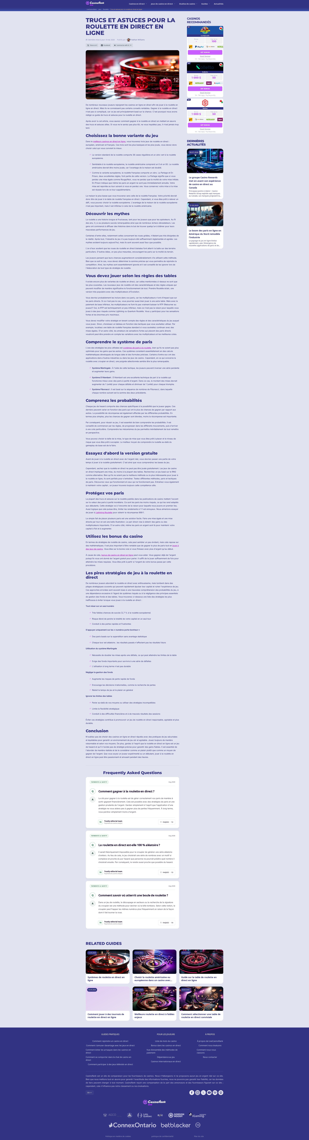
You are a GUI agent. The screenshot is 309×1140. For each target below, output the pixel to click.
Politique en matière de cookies (118, 1136)
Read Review (205, 56)
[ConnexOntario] (132, 1125)
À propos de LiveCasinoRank (210, 1041)
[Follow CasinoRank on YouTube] (209, 1092)
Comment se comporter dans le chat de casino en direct (108, 1058)
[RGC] (160, 1115)
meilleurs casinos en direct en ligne (109, 141)
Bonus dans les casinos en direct (166, 1045)
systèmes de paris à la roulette (137, 348)
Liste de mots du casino (166, 1041)
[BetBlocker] (175, 1125)
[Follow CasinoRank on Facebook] (191, 1092)
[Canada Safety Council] (129, 1115)
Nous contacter (210, 1057)
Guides (204, 4)
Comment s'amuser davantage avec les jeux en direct (110, 1045)
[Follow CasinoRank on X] (203, 1092)
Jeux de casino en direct (162, 4)
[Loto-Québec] (144, 1115)
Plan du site (199, 1136)
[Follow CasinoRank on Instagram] (197, 1092)
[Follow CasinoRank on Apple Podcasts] (220, 1092)
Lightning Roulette (104, 512)
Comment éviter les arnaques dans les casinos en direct (108, 1051)
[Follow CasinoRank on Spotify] (215, 1092)
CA (88, 1092)
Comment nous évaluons (210, 1045)
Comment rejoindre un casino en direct (110, 1041)
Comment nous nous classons (206, 1051)
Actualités (218, 4)
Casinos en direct (137, 4)
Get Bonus (205, 52)
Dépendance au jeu (166, 1057)
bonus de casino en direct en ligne (117, 555)
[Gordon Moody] (176, 1115)
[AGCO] (112, 1115)
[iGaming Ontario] (197, 1115)
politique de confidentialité (162, 1136)
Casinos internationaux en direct (166, 1061)
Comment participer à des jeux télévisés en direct (110, 1064)
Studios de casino (187, 4)
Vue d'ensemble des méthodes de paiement (162, 1051)
